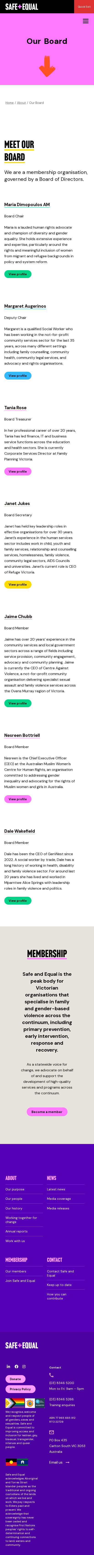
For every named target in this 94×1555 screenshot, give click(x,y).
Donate (15, 1379)
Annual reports (16, 1231)
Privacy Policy (20, 1389)
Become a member (46, 1112)
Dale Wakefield (19, 831)
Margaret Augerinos (25, 306)
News (51, 1178)
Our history (13, 1208)
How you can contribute (56, 1296)
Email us (56, 1462)
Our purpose (14, 1189)
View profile (18, 274)
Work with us (15, 1241)
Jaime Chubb (18, 616)
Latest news (56, 1189)
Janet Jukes (17, 503)
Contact (54, 1260)
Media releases (58, 1208)
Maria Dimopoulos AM (27, 204)
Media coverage (59, 1199)
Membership (16, 1260)
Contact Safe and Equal (60, 1273)
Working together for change (21, 1220)
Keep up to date (59, 1285)
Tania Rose (15, 408)
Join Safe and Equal (20, 1281)
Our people (13, 1199)
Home (9, 103)
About (21, 103)
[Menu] (85, 20)
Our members (15, 1271)
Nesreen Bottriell (22, 735)
